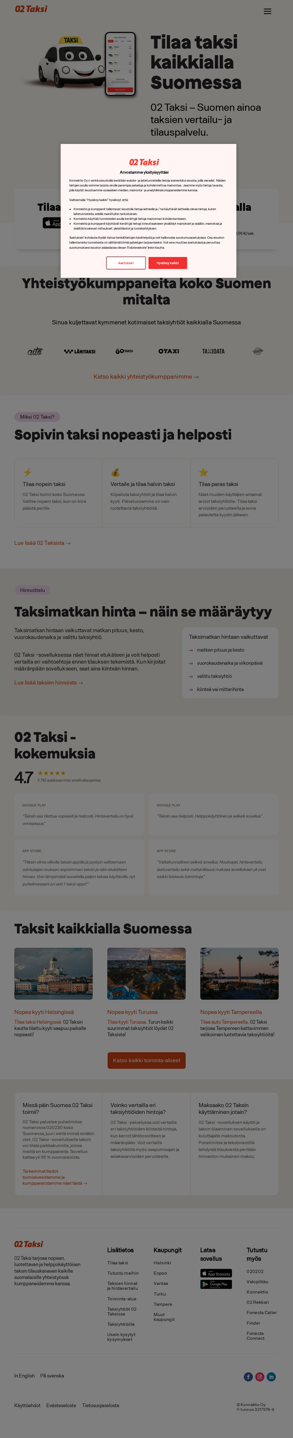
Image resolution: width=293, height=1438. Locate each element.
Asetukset (126, 263)
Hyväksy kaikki (168, 263)
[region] (148, 211)
